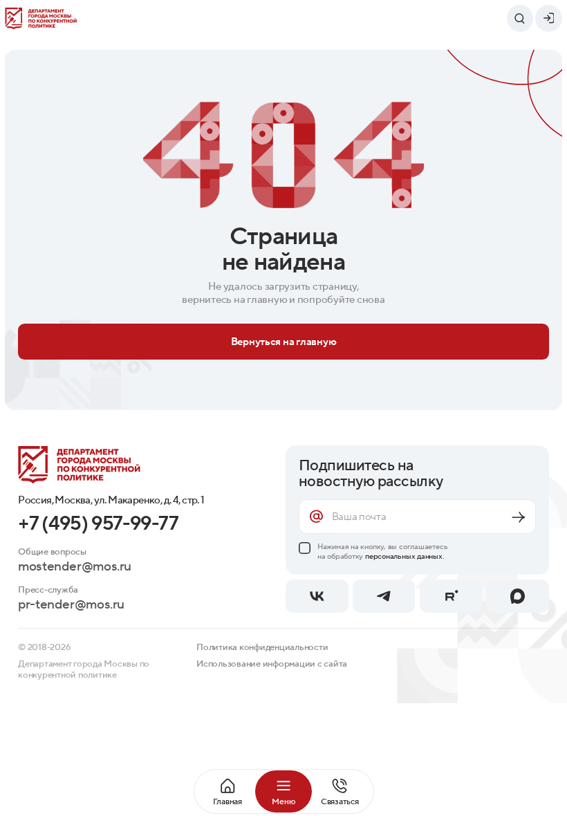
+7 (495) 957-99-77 (98, 524)
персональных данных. (405, 556)
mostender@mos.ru (74, 567)
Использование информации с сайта (271, 663)
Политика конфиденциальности (262, 647)
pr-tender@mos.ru (71, 605)
